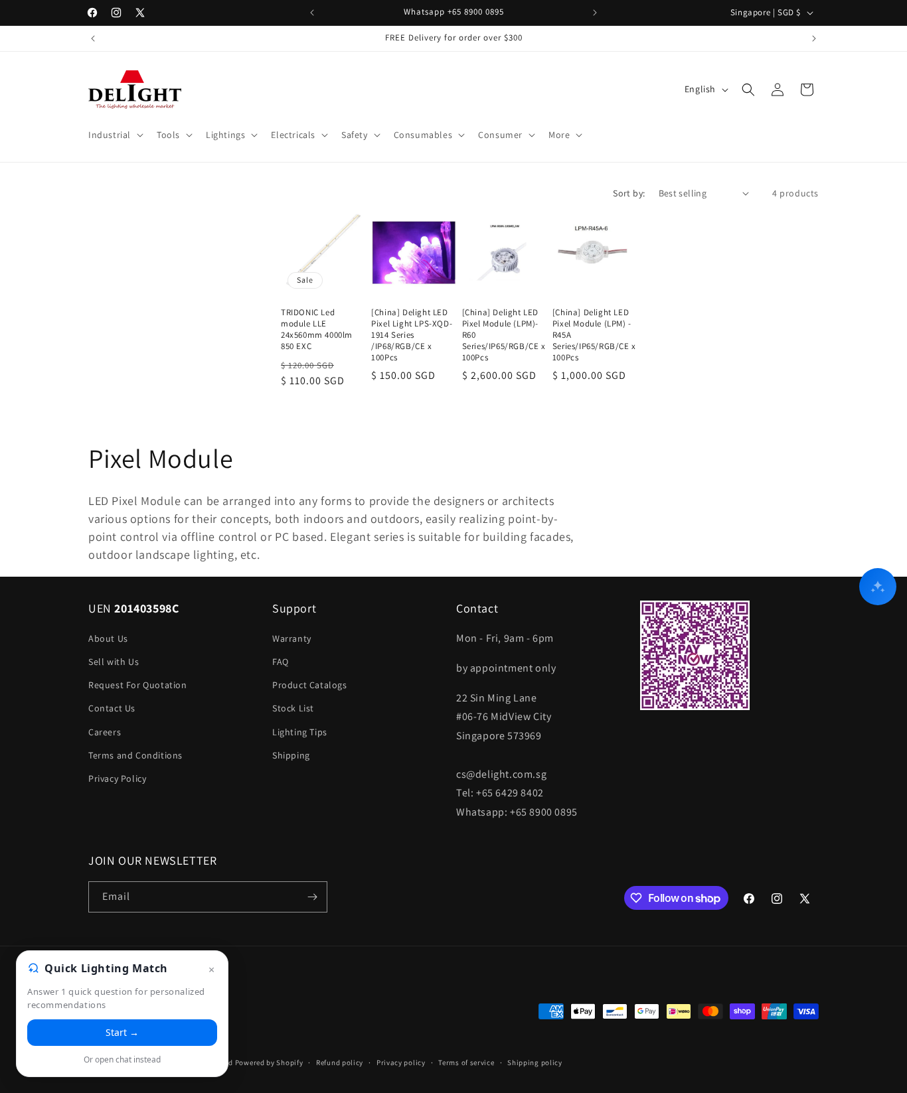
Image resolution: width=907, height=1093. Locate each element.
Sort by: (629, 193)
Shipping (291, 755)
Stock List (293, 708)
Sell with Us (113, 662)
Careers (104, 732)
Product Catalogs (309, 685)
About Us (108, 638)
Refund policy (339, 1062)
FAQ (280, 662)
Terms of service (466, 1062)
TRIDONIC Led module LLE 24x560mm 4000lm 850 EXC (317, 329)
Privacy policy (401, 1062)
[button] (114, 135)
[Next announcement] (595, 12)
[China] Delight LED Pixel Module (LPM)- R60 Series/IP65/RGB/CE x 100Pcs (504, 335)
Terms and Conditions (135, 755)
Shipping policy (534, 1062)
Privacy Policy (117, 778)
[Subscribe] (312, 896)
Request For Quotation (137, 685)
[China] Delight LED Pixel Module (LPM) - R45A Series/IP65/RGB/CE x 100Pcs (594, 335)
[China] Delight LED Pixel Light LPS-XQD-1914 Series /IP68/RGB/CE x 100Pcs (411, 335)
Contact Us (111, 708)
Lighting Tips (299, 732)
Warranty (291, 638)
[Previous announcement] (312, 12)
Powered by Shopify (269, 1062)
